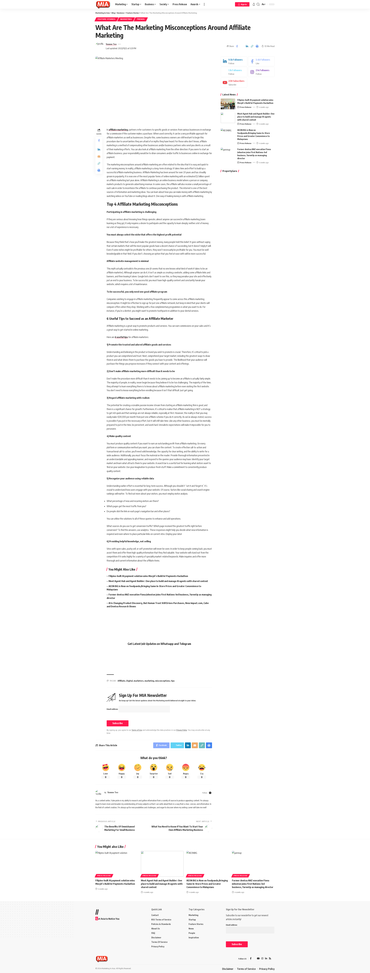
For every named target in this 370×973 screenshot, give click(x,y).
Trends (141, 19)
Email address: (113, 709)
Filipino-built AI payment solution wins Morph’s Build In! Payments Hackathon (148, 576)
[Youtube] (234, 83)
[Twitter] (234, 72)
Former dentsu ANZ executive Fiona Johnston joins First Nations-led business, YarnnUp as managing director (252, 884)
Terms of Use (137, 730)
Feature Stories (106, 19)
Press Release (245, 107)
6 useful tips (121, 337)
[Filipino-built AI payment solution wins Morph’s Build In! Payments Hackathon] (228, 104)
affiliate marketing (118, 129)
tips (173, 681)
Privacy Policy (181, 730)
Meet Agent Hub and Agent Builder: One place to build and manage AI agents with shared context (158, 581)
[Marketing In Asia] (103, 4)
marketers (139, 681)
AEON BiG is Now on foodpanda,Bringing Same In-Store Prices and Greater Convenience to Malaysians (207, 884)
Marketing (126, 19)
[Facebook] (261, 61)
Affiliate (121, 681)
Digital (129, 681)
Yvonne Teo (111, 44)
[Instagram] (261, 72)
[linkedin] (234, 61)
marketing (149, 681)
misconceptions (162, 681)
